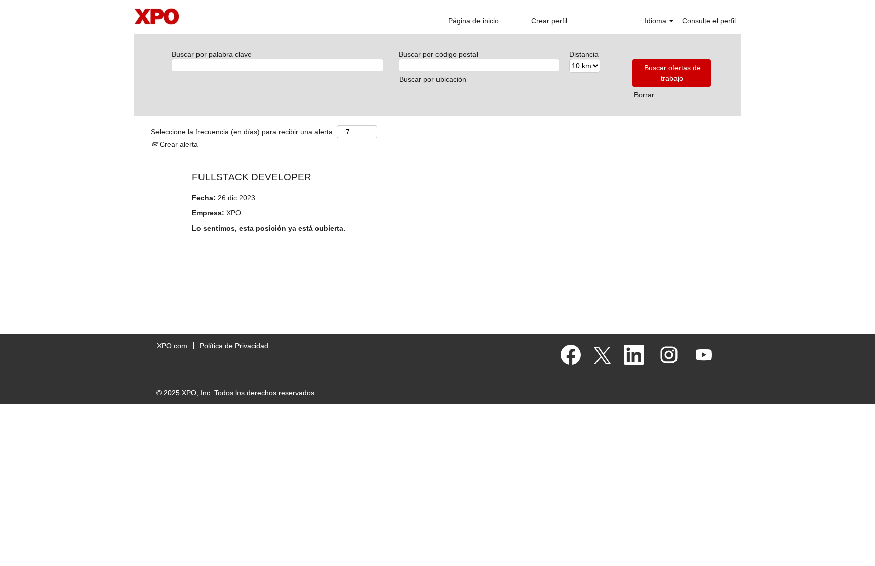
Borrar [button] (644, 95)
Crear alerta (177, 144)
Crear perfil (549, 21)
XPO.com (172, 346)
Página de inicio (473, 21)
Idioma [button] (656, 21)
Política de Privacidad (234, 346)
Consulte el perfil (709, 21)
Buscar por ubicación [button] (432, 79)
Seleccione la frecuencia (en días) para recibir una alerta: (243, 132)
